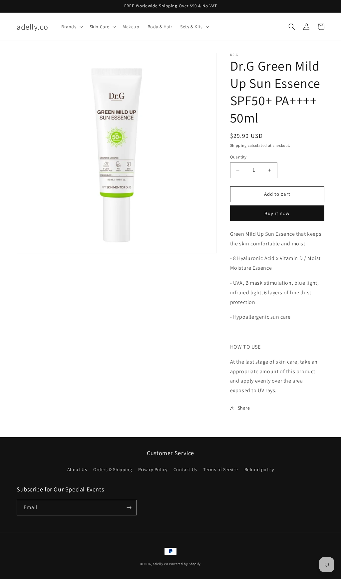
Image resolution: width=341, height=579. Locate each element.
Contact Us (185, 469)
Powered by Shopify (185, 564)
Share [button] (244, 408)
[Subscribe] (129, 507)
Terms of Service (220, 469)
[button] (71, 27)
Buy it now (277, 213)
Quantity (238, 157)
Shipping (238, 145)
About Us (77, 469)
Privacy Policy (152, 469)
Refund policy (259, 469)
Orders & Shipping (112, 469)
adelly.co (160, 564)
